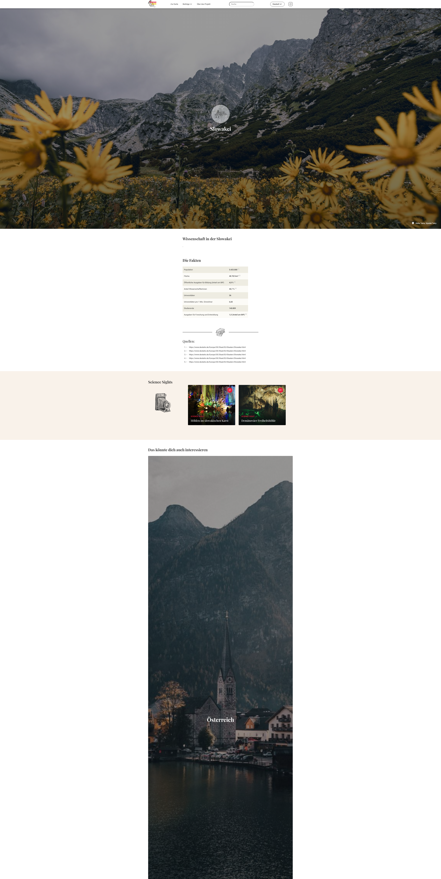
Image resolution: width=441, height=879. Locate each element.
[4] (235, 288)
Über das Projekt (203, 4)
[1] (238, 269)
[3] (234, 282)
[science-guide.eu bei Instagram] (290, 4)
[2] (239, 276)
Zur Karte (174, 4)
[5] (246, 314)
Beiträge (186, 4)
